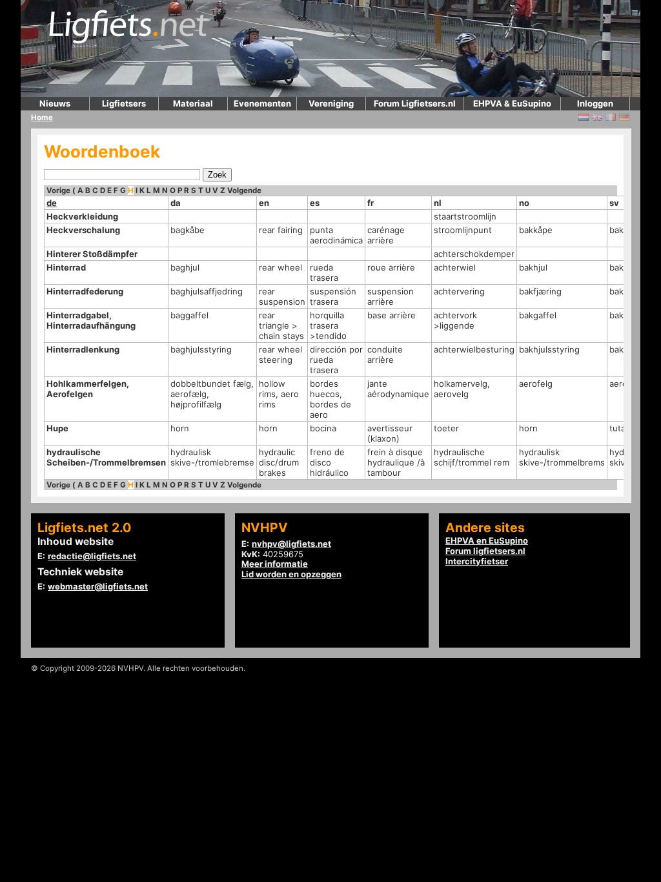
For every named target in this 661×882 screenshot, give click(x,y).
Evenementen (262, 103)
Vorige (58, 190)
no (524, 203)
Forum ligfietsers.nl (485, 551)
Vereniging (331, 103)
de (51, 203)
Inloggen (595, 103)
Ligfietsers (124, 103)
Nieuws (54, 103)
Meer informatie (274, 564)
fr (370, 203)
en (264, 203)
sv (614, 203)
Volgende (244, 190)
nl (438, 203)
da (175, 203)
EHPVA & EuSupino (512, 103)
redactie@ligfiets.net (92, 556)
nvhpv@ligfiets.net (291, 543)
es (315, 203)
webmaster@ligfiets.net (98, 586)
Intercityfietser (476, 561)
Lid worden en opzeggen (291, 574)
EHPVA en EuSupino (486, 540)
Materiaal (193, 103)
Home (42, 117)
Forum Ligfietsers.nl (415, 103)
